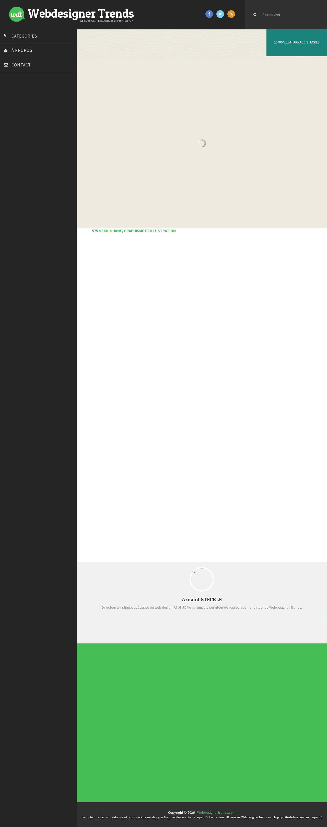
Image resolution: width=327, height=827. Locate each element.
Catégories (24, 36)
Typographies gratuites (224, 688)
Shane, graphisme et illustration (143, 230)
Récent (144, 630)
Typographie (158, 765)
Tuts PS (10, 196)
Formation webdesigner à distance (32, 151)
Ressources (158, 749)
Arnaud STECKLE (306, 42)
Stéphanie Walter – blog (23, 177)
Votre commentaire (108, 399)
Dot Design (13, 139)
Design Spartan (16, 132)
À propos (21, 50)
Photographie (159, 742)
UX (151, 773)
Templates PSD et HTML (223, 711)
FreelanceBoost (17, 158)
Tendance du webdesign (224, 680)
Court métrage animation (24, 113)
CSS (152, 696)
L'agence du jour (161, 734)
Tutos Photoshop (18, 190)
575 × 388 (100, 230)
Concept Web (159, 680)
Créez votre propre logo (24, 126)
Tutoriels (155, 757)
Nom (96, 486)
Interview (156, 726)
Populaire (260, 630)
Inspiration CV (216, 703)
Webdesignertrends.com (216, 812)
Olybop (10, 164)
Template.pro (15, 183)
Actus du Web (159, 673)
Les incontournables (221, 673)
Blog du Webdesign (20, 100)
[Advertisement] (202, 304)
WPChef (11, 202)
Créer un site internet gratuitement (32, 119)
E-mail (97, 506)
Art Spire (12, 94)
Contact (21, 65)
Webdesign (157, 780)
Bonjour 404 (14, 107)
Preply (10, 170)
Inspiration (157, 719)
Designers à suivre (163, 703)
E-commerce (158, 711)
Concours (156, 688)
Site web (99, 525)
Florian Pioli (13, 145)
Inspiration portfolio (221, 696)
